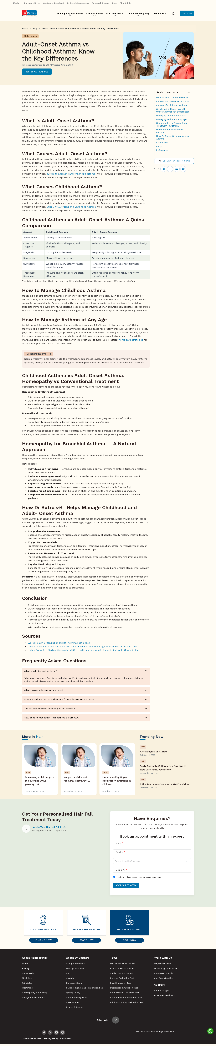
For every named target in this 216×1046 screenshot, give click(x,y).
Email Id (119, 852)
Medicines (27, 978)
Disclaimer (65, 1038)
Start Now (86, 940)
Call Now (187, 13)
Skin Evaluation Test (120, 983)
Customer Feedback (53, 3)
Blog (114, 3)
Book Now (129, 940)
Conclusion (162, 142)
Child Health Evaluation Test (124, 992)
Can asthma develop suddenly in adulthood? (49, 708)
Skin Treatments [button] (114, 13)
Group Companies (75, 963)
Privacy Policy (50, 1038)
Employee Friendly (163, 973)
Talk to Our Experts (37, 71)
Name (118, 843)
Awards (70, 978)
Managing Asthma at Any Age (171, 119)
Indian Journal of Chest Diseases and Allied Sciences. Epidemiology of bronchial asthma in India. (83, 646)
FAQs (159, 146)
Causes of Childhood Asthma (171, 105)
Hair (39, 737)
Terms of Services (31, 1038)
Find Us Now (43, 940)
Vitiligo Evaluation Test (121, 973)
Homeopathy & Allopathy (34, 992)
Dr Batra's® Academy (78, 3)
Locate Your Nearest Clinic (176, 161)
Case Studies (72, 1002)
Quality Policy (73, 992)
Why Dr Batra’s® (162, 963)
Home (25, 28)
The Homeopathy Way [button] (137, 13)
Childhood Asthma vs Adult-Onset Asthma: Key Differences (172, 110)
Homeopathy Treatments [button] (70, 13)
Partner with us (32, 3)
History (25, 968)
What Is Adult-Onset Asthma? (172, 97)
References (162, 150)
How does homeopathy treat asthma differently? (51, 717)
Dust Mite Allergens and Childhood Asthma (71, 206)
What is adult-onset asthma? (40, 671)
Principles (27, 983)
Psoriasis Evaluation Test (122, 968)
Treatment (27, 988)
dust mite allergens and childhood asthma (70, 173)
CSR (68, 973)
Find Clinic (125, 3)
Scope (25, 963)
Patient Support (162, 990)
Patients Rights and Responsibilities (84, 988)
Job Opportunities (163, 978)
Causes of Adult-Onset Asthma (172, 101)
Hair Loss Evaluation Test (123, 963)
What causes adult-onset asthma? (43, 690)
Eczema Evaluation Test (122, 978)
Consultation (28, 973)
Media (16, 3)
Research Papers (100, 3)
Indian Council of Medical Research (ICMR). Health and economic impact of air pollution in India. (83, 650)
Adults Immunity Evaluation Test (126, 1002)
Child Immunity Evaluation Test (126, 997)
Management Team (75, 968)
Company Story (74, 983)
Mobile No (120, 870)
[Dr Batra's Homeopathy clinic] (29, 13)
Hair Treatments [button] (94, 13)
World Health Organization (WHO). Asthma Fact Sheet (59, 642)
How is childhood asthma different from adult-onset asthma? (59, 699)
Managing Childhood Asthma (171, 115)
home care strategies (131, 339)
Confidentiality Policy (77, 997)
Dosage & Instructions (33, 997)
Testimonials (159, 13)
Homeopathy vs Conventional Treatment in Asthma (171, 124)
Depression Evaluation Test (124, 988)
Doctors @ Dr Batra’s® (165, 968)
